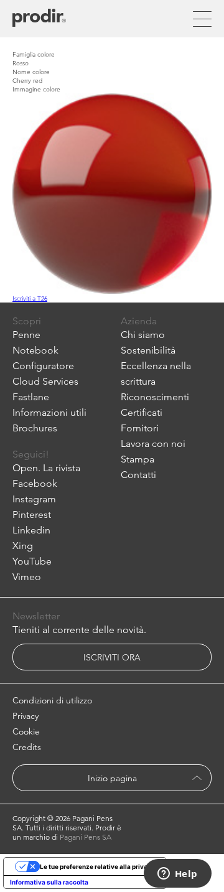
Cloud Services (45, 381)
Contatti (138, 475)
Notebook (35, 350)
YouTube (32, 561)
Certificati (141, 412)
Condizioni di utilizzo (52, 700)
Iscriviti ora (112, 657)
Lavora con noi (153, 443)
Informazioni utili (49, 412)
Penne (26, 334)
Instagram (34, 499)
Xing (22, 546)
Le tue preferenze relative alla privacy (97, 866)
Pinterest (31, 514)
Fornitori (140, 428)
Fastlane (30, 397)
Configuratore (43, 366)
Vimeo (26, 577)
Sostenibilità (148, 350)
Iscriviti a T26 (29, 298)
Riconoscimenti (155, 397)
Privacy (25, 715)
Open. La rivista (46, 468)
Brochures (34, 428)
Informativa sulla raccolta (49, 882)
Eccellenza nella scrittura (156, 373)
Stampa (137, 459)
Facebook (34, 483)
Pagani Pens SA (85, 837)
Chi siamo (143, 334)
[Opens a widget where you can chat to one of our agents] (177, 874)
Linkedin (31, 530)
